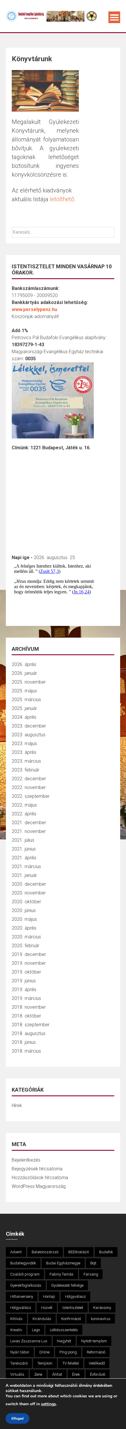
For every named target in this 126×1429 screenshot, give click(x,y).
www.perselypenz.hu (34, 309)
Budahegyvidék (23, 1263)
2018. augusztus (28, 1033)
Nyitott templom (94, 1341)
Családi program (25, 1274)
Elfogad (17, 1418)
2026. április (24, 664)
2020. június (24, 910)
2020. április (24, 928)
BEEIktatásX (78, 1252)
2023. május (24, 743)
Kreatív (16, 1330)
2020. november (29, 893)
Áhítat (57, 1374)
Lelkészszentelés (64, 1330)
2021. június (24, 849)
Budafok (106, 1252)
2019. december (29, 954)
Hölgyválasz (75, 1296)
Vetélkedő (97, 1363)
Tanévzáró (19, 1363)
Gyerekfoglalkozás (25, 1285)
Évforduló (97, 1374)
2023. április (24, 752)
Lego (36, 1330)
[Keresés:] (63, 232)
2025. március (26, 699)
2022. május (24, 805)
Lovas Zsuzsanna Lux (28, 1341)
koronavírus (100, 1319)
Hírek (17, 1105)
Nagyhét (64, 1341)
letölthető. (63, 199)
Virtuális (17, 1374)
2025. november (29, 682)
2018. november (29, 1007)
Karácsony (102, 1307)
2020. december (29, 884)
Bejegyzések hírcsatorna (37, 1169)
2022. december (29, 778)
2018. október (26, 1016)
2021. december (29, 822)
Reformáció (96, 1352)
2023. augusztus (28, 734)
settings (48, 1404)
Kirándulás (42, 1319)
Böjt (93, 1263)
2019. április (24, 989)
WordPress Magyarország (39, 1186)
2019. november (29, 963)
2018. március (26, 1051)
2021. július (23, 840)
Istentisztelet (72, 1307)
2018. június (24, 1042)
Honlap (49, 1296)
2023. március (26, 761)
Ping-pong (68, 1352)
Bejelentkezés (26, 1160)
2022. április (24, 814)
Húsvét (46, 1307)
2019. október (26, 972)
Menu (114, 17)
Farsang (91, 1274)
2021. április (24, 858)
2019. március (26, 998)
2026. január (24, 673)
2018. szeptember (31, 1024)
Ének (76, 1374)
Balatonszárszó (45, 1252)
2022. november (29, 787)
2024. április (24, 717)
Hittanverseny (21, 1296)
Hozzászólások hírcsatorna (40, 1177)
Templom (45, 1363)
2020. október (26, 901)
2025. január (24, 708)
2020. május (24, 919)
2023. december (29, 726)
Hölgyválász (20, 1307)
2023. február (25, 770)
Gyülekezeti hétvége (67, 1285)
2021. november (29, 831)
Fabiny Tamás (62, 1274)
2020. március (26, 937)
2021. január (24, 875)
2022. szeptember (31, 796)
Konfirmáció (71, 1319)
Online (44, 1352)
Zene (38, 1374)
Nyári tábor (19, 1352)
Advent (16, 1252)
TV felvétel (70, 1363)
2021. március (26, 866)
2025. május (24, 691)
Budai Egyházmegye (63, 1263)
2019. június (24, 981)
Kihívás (16, 1319)
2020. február (25, 945)
